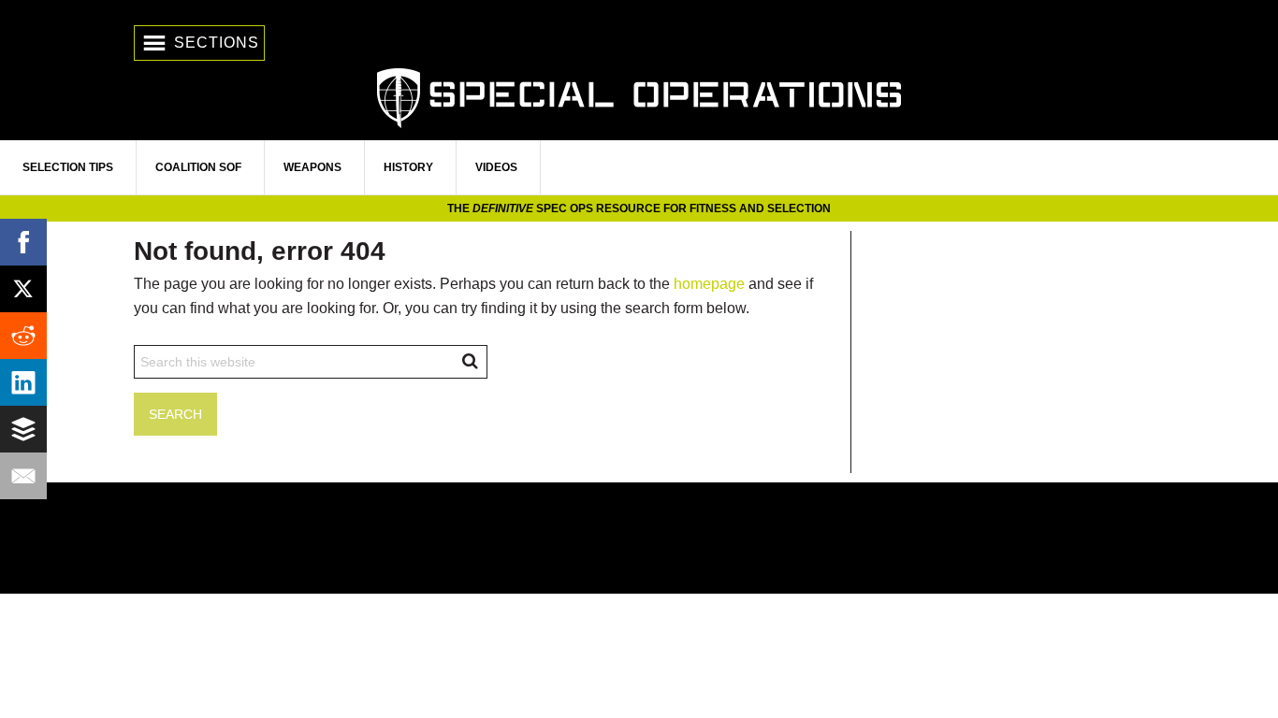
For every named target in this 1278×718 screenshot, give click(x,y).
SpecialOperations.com (639, 96)
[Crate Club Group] (639, 538)
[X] (23, 289)
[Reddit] (23, 335)
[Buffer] (23, 429)
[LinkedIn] (23, 382)
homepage (709, 284)
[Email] (23, 475)
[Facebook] (23, 242)
